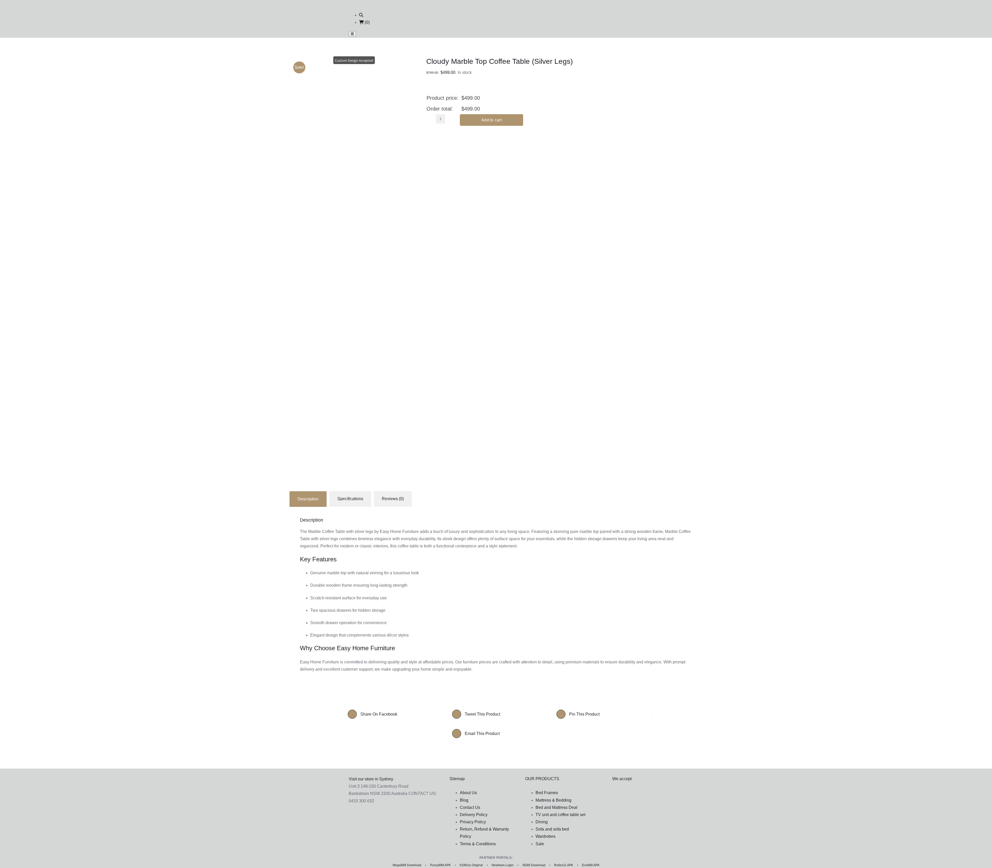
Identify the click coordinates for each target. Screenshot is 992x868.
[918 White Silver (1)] (354, 281)
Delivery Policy (473, 814)
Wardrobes (545, 836)
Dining (542, 822)
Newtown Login (503, 865)
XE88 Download (533, 865)
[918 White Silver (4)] (354, 386)
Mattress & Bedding (553, 800)
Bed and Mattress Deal (556, 807)
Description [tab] (308, 499)
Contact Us (470, 807)
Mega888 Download (407, 865)
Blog (464, 800)
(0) (367, 22)
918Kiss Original (471, 865)
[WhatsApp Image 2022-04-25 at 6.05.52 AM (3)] (354, 452)
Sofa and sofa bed (552, 829)
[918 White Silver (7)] (354, 180)
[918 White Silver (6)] (354, 99)
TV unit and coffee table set (560, 814)
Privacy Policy (473, 822)
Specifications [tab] (350, 499)
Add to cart (491, 120)
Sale (540, 844)
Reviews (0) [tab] (393, 499)
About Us (468, 793)
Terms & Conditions (478, 844)
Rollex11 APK (563, 865)
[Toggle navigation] (352, 34)
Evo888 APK (591, 865)
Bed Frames (547, 793)
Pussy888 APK (440, 865)
